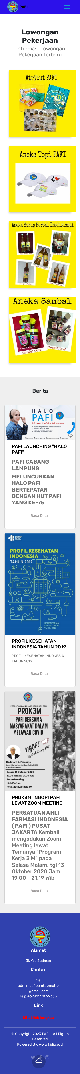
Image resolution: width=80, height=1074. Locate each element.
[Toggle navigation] (67, 7)
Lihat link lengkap (38, 1017)
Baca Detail (40, 515)
